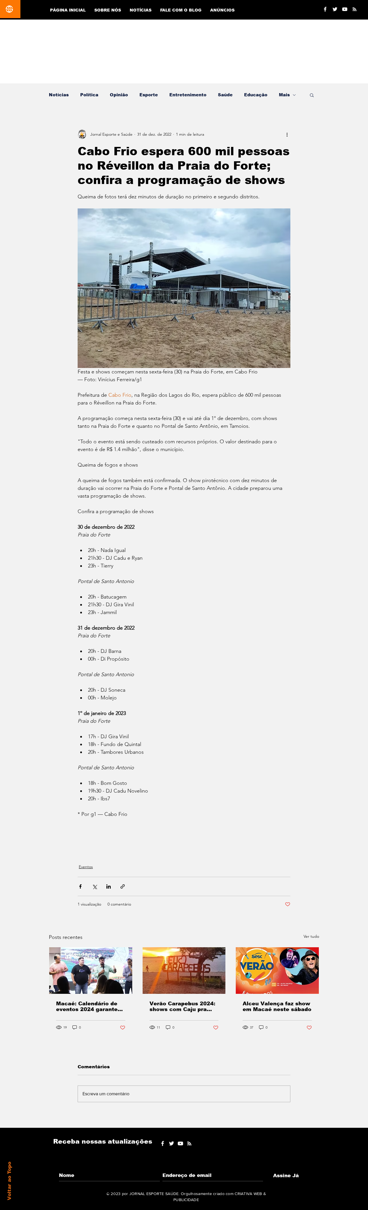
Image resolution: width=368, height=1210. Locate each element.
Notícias (59, 94)
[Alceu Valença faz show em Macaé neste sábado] (277, 970)
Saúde (225, 94)
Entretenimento (187, 94)
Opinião (119, 94)
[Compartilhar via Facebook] (80, 886)
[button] (312, 95)
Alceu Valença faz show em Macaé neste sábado (277, 1006)
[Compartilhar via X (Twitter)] (94, 886)
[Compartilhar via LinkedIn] (108, 886)
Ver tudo (311, 936)
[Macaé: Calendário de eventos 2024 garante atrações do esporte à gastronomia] (90, 970)
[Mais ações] (286, 134)
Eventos (86, 866)
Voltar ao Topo (9, 1181)
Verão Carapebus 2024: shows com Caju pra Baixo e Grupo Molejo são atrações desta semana (182, 1006)
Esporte (148, 94)
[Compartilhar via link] (122, 886)
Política (89, 94)
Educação (255, 94)
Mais (284, 94)
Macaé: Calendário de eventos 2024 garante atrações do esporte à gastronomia (87, 1006)
